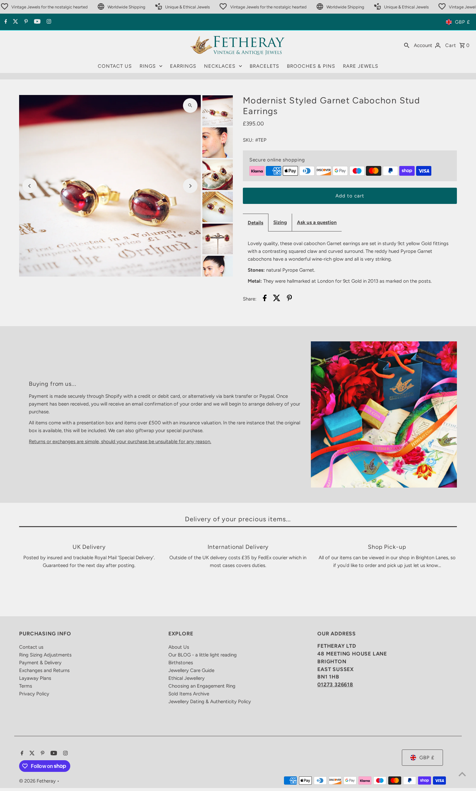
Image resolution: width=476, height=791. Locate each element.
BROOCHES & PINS (311, 66)
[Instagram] (48, 22)
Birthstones (180, 663)
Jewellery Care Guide (191, 670)
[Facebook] (5, 22)
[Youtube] (36, 22)
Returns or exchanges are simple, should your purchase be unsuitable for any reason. (120, 441)
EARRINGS (183, 66)
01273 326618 (335, 684)
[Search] (406, 45)
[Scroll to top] (462, 774)
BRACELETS (264, 66)
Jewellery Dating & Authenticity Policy (209, 701)
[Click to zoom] (190, 105)
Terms (25, 686)
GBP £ (462, 22)
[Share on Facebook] (264, 299)
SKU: (248, 140)
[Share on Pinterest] (289, 299)
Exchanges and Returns (44, 670)
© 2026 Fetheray (38, 781)
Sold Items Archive (188, 694)
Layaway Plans (35, 678)
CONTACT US (115, 66)
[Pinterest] (25, 22)
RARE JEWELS (360, 66)
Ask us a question (317, 222)
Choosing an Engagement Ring (201, 686)
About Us (178, 647)
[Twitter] (14, 22)
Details (255, 223)
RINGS (148, 66)
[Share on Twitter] (276, 299)
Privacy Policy (34, 694)
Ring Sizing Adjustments (45, 655)
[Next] (190, 186)
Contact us (31, 647)
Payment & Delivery (40, 663)
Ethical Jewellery (186, 678)
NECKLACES (219, 66)
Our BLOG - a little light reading (202, 655)
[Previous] (29, 186)
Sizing (280, 222)
